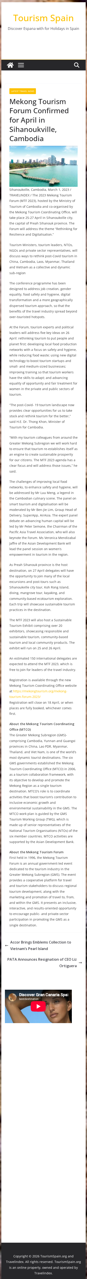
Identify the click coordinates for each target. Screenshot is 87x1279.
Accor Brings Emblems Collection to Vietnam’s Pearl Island (40, 945)
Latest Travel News (22, 91)
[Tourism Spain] (10, 65)
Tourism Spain (43, 18)
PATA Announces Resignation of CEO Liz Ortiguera (42, 962)
